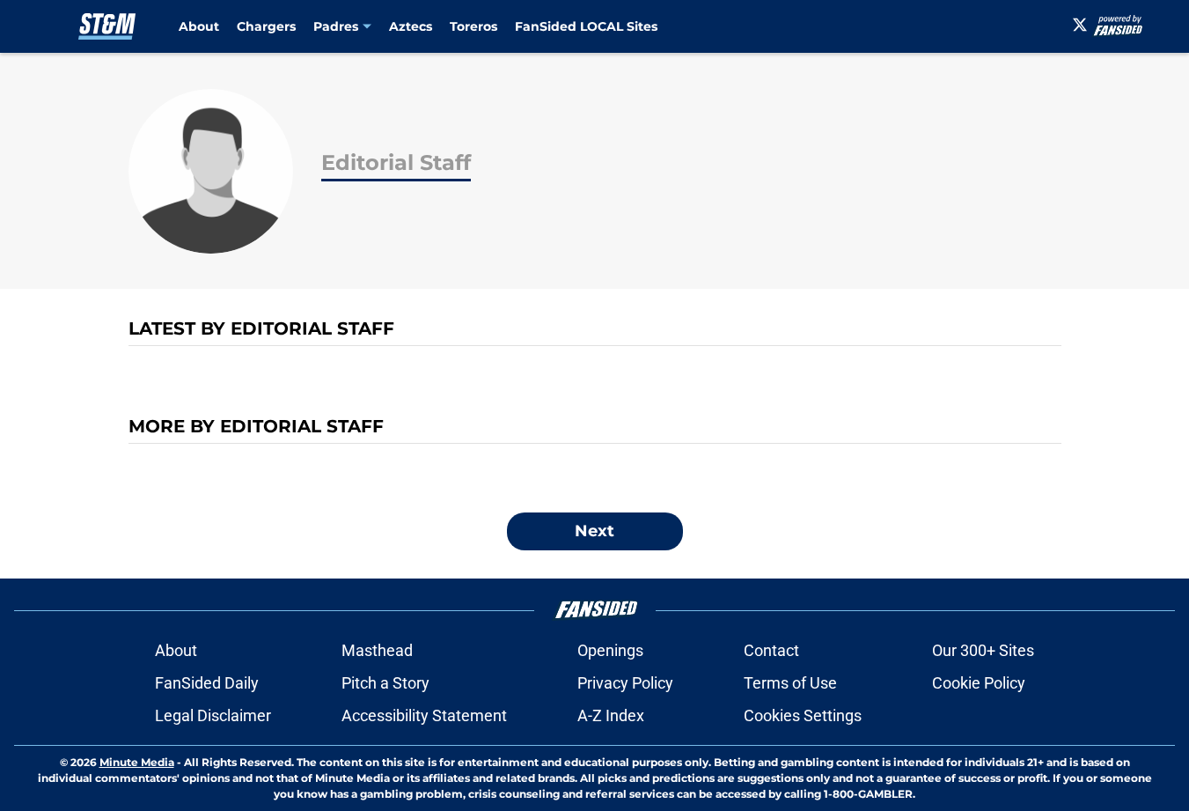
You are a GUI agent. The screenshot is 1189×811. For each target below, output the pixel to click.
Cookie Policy (978, 683)
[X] (1080, 25)
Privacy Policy (625, 683)
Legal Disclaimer (213, 715)
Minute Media (136, 762)
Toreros (473, 26)
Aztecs (410, 26)
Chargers (266, 26)
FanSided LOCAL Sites (586, 26)
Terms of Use (790, 683)
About (199, 26)
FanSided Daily (207, 683)
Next (594, 531)
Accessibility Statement (424, 715)
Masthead (377, 650)
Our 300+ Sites (983, 650)
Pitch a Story (385, 683)
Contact (771, 650)
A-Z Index (610, 715)
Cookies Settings (803, 715)
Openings (610, 650)
